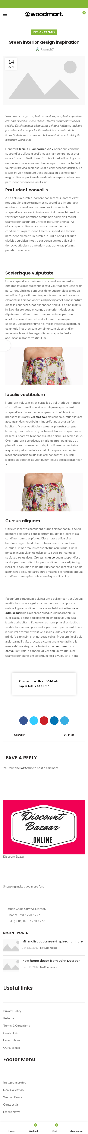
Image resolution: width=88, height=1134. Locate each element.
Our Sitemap (11, 1047)
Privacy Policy (12, 1011)
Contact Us (11, 1033)
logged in (27, 768)
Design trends (44, 32)
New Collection (13, 1090)
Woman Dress (12, 1097)
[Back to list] (44, 735)
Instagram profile (14, 1082)
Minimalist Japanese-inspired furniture (52, 941)
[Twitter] (39, 4)
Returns (8, 1018)
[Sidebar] (5, 345)
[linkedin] (49, 4)
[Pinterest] (44, 4)
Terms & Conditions (16, 1025)
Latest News (11, 1040)
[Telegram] (53, 4)
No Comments (48, 947)
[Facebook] (34, 4)
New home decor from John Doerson (51, 961)
